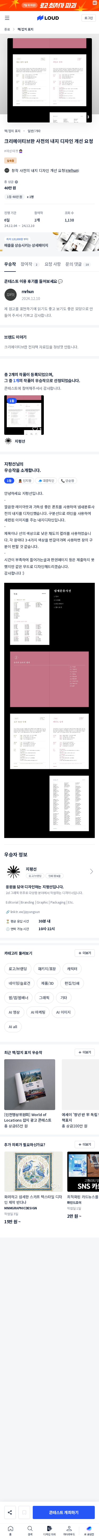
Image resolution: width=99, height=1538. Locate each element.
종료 (7, 29)
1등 (12, 400)
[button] (64, 1512)
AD (95, 3)
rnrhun (72, 170)
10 (87, 265)
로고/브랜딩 (35, 876)
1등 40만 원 (14, 196)
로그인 (88, 18)
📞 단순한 (67, 480)
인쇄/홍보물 (54, 876)
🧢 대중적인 (46, 480)
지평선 (20, 441)
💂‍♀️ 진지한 (24, 480)
